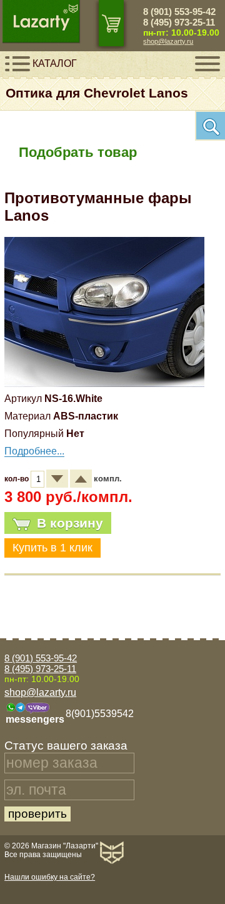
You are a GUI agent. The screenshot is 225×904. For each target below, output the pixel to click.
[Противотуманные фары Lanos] (104, 383)
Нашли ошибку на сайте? (49, 877)
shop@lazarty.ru (168, 41)
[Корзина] (111, 23)
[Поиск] (210, 126)
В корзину (70, 523)
